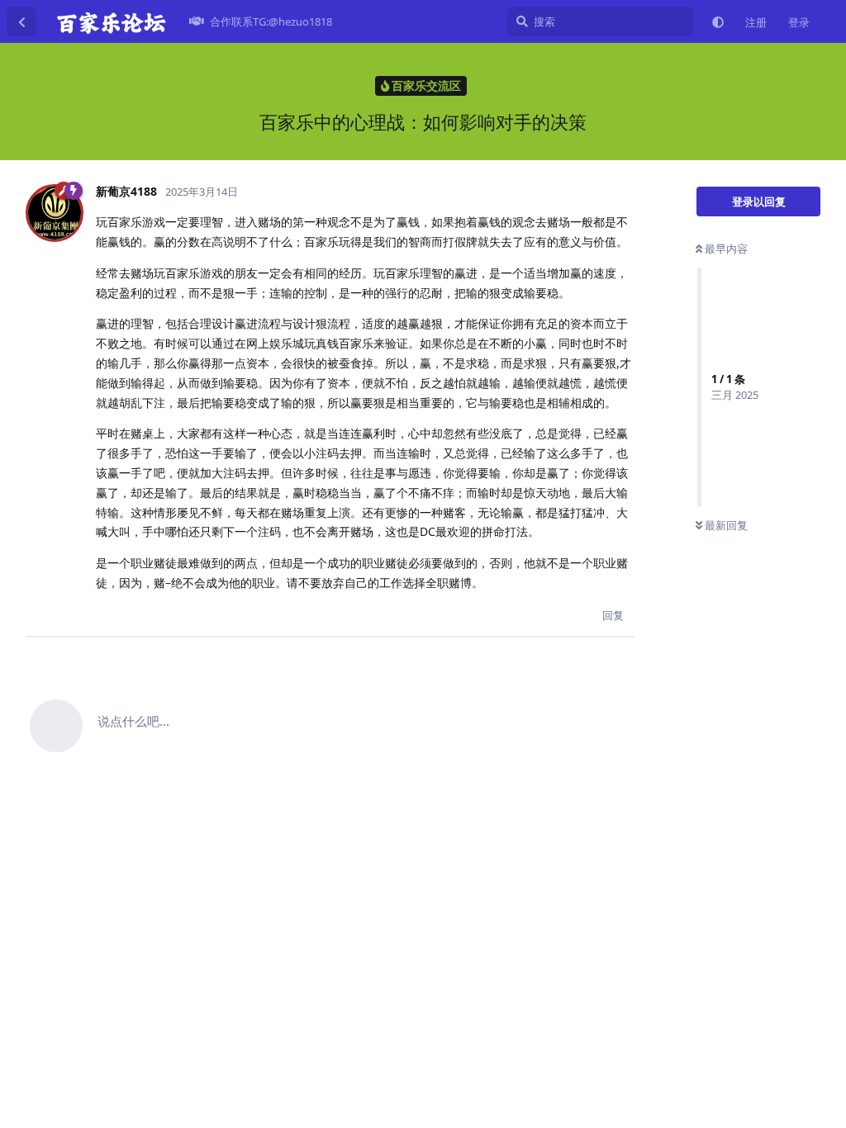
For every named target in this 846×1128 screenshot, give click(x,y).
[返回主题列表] (21, 21)
